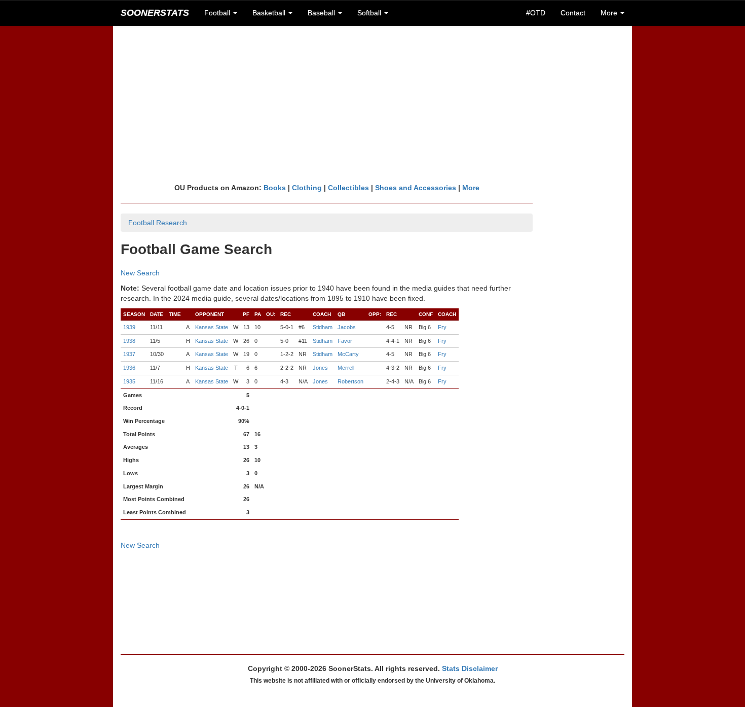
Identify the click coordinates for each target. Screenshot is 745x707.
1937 (129, 354)
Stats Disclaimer (470, 668)
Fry (442, 327)
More (470, 188)
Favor (345, 341)
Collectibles (348, 188)
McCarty (348, 354)
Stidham (322, 327)
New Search (140, 273)
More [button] (610, 13)
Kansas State (211, 327)
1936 (129, 368)
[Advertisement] (372, 104)
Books (275, 188)
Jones (320, 368)
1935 (129, 381)
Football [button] (218, 13)
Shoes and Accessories (415, 188)
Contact (573, 13)
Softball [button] (370, 13)
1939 (129, 327)
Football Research (157, 223)
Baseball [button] (322, 13)
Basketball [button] (269, 13)
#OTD (535, 13)
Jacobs (347, 327)
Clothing (307, 188)
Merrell (346, 368)
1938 (129, 341)
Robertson (350, 381)
